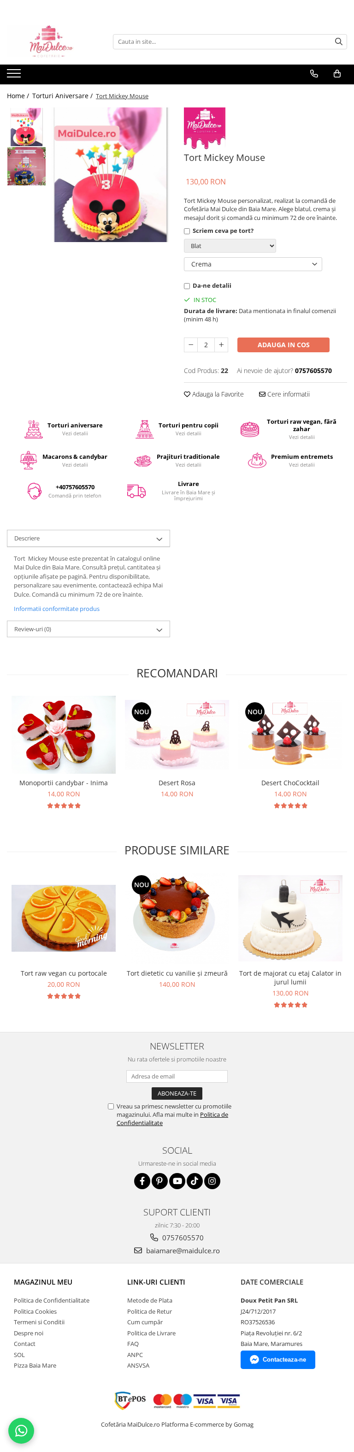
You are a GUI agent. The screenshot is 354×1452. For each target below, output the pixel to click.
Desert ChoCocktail (290, 782)
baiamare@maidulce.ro (182, 1250)
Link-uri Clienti (156, 1281)
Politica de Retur (149, 1311)
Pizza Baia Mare (35, 1365)
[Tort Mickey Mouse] (110, 174)
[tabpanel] (110, 174)
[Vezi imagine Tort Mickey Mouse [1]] (26, 166)
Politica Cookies (35, 1311)
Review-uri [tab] (32, 629)
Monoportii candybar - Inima (63, 782)
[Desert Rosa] (177, 735)
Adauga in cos (284, 344)
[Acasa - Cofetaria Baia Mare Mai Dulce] (53, 41)
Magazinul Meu (43, 1281)
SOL (19, 1355)
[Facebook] (142, 1181)
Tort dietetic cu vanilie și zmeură (177, 973)
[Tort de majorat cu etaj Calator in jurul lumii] (290, 918)
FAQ (133, 1343)
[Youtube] (177, 1181)
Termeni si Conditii (39, 1322)
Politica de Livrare (151, 1333)
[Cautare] (338, 41)
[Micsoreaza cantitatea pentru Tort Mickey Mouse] (191, 345)
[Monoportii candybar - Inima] (64, 735)
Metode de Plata (149, 1300)
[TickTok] (195, 1181)
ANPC (135, 1355)
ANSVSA (138, 1365)
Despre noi (28, 1333)
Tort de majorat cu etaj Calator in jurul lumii (290, 977)
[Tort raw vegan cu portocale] (64, 918)
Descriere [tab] (27, 538)
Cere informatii (288, 394)
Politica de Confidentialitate (51, 1300)
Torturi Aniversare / (63, 95)
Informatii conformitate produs (57, 609)
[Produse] (15, 76)
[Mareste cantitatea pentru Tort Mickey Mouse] (221, 345)
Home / (19, 95)
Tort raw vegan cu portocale (64, 973)
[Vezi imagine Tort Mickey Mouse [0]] (26, 127)
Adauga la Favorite (217, 394)
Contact (24, 1343)
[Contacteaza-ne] (314, 74)
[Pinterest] (160, 1181)
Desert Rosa (177, 782)
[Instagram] (212, 1181)
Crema (201, 264)
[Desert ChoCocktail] (290, 734)
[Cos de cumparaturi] (337, 74)
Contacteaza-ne (284, 1359)
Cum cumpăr (145, 1322)
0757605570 (182, 1237)
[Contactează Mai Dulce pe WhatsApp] (21, 1431)
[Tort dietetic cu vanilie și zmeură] (177, 918)
